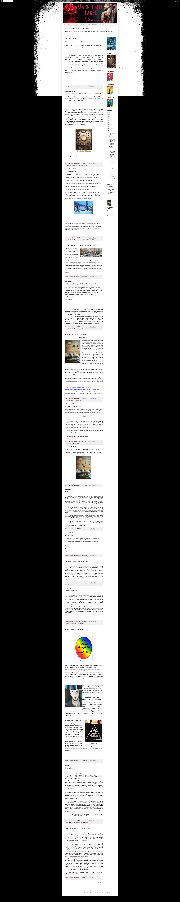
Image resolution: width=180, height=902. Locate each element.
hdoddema (99, 892)
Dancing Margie (77, 822)
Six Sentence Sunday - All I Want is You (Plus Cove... (112, 139)
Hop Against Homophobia (83, 660)
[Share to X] (91, 86)
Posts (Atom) (72, 885)
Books (77, 24)
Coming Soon (69, 768)
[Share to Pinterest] (94, 86)
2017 (109, 120)
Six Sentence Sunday (83, 165)
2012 (109, 130)
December (112, 132)
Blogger (108, 892)
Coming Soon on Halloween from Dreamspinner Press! (82, 449)
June (111, 170)
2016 (109, 122)
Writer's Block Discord (111, 190)
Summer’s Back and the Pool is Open (76, 561)
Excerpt (69, 443)
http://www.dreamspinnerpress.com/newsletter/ (77, 856)
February (111, 178)
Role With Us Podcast (110, 193)
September (112, 164)
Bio (68, 24)
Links (73, 24)
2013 (109, 128)
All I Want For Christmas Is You (74, 239)
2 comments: (84, 163)
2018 (109, 118)
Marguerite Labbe (110, 208)
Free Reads (83, 24)
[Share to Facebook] (92, 86)
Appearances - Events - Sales (98, 24)
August (111, 166)
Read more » (67, 272)
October (111, 162)
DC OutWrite (69, 492)
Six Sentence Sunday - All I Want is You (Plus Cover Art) (83, 94)
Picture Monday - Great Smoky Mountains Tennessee (81, 245)
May (111, 172)
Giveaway (70, 762)
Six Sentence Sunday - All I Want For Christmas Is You (82, 284)
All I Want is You (71, 87)
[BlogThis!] (90, 86)
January (111, 180)
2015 (109, 124)
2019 (109, 116)
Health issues (70, 584)
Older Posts (100, 882)
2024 (109, 114)
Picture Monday (84, 278)
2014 (109, 126)
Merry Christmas (83, 87)
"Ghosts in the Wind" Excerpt (74, 406)
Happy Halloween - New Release (75, 334)
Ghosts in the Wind (72, 400)
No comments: (84, 237)
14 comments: (84, 555)
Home (65, 24)
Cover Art (77, 165)
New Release (78, 400)
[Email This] (88, 86)
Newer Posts (67, 882)
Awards (88, 24)
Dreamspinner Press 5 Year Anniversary (77, 828)
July (111, 168)
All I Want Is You (70, 38)
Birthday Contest (70, 535)
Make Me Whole (84, 239)
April (111, 174)
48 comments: (84, 760)
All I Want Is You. (97, 45)
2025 (109, 112)
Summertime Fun (77, 584)
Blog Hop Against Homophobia (75, 629)
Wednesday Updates (71, 171)
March (111, 176)
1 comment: (84, 86)
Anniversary (70, 879)
